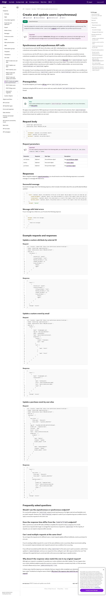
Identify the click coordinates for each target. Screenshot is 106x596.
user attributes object (72, 159)
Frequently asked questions (98, 50)
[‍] (49, 2)
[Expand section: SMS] (17, 45)
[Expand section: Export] (17, 27)
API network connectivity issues (9, 121)
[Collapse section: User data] (17, 58)
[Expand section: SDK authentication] (17, 42)
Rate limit (65, 60)
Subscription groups (9, 48)
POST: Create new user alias (12, 61)
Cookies (66, 588)
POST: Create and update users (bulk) (11, 77)
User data (6, 57)
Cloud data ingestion (9, 20)
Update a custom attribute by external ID (98, 39)
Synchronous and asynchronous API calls (97, 15)
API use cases (6, 128)
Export (6, 27)
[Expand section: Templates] (17, 51)
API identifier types (7, 106)
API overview (6, 102)
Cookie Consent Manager (92, 590)
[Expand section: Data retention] (17, 112)
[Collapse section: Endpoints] (17, 11)
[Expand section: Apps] (17, 17)
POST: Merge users (11, 88)
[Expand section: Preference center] (17, 36)
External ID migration (9, 92)
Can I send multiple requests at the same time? (98, 64)
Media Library (7, 30)
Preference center (8, 36)
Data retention (6, 112)
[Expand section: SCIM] (17, 39)
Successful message (96, 29)
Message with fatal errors (97, 32)
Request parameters (96, 25)
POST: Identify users (11, 69)
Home (4, 7)
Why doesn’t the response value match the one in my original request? (98, 68)
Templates (7, 51)
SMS (5, 45)
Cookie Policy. (97, 587)
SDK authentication (9, 42)
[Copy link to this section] (66, 45)
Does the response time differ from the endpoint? (98, 59)
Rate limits (5, 125)
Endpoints (5, 10)
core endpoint (82, 21)
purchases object (71, 165)
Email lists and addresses (8, 23)
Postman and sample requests (8, 116)
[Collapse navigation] (17, 7)
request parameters (43, 176)
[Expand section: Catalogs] (17, 14)
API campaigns (6, 132)
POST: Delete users (11, 85)
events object (70, 162)
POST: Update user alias (10, 66)
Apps (5, 17)
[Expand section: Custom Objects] (17, 96)
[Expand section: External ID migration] (17, 92)
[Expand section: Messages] (17, 33)
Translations (7, 54)
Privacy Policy (60, 588)
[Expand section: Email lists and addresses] (17, 24)
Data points (34, 105)
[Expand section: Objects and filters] (17, 99)
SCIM (5, 39)
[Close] (103, 569)
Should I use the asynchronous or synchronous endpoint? (97, 54)
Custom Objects (8, 96)
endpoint (50, 28)
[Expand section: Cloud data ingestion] (17, 20)
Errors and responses (8, 109)
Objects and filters (7, 99)
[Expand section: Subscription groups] (17, 48)
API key (44, 84)
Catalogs (6, 14)
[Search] (87, 2)
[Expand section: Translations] (17, 54)
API (23, 9)
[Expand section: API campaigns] (17, 132)
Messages (6, 33)
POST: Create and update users (10, 73)
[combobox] (90, 2)
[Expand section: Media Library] (17, 30)
